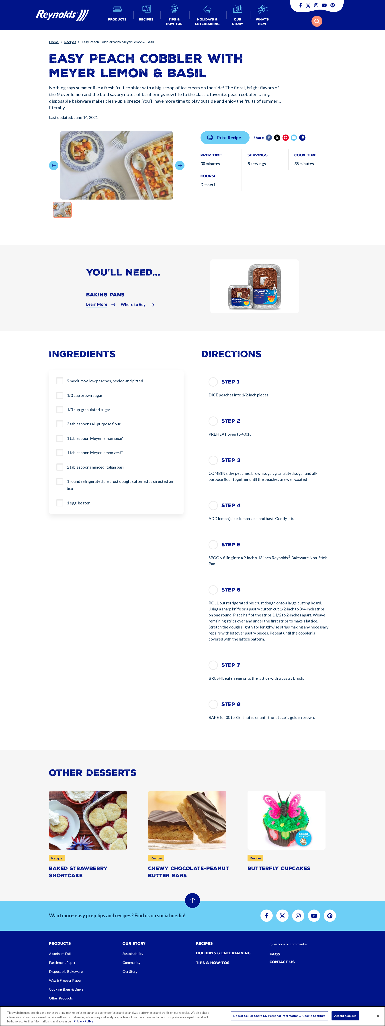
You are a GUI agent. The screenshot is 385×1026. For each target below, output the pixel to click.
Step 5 (230, 545)
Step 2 (230, 421)
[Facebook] (269, 138)
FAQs (275, 954)
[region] (192, 1016)
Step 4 (231, 505)
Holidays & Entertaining (223, 953)
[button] (117, 15)
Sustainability (133, 953)
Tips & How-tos (212, 963)
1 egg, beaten (78, 502)
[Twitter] (277, 138)
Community (131, 962)
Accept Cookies (345, 1015)
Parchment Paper (62, 962)
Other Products (61, 998)
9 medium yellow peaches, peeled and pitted (105, 380)
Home (54, 42)
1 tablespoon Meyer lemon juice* (95, 438)
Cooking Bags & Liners (66, 989)
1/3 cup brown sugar (84, 395)
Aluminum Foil (60, 953)
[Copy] (302, 138)
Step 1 (230, 382)
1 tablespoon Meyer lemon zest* (95, 452)
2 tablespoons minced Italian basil (96, 467)
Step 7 (230, 665)
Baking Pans (105, 295)
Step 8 (231, 704)
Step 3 (231, 460)
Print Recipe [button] (229, 137)
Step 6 (231, 590)
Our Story (130, 971)
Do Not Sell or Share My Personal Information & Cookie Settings (279, 1015)
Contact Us (282, 962)
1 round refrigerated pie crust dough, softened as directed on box (120, 485)
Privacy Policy (83, 1021)
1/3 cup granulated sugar (88, 409)
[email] (294, 138)
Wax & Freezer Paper (65, 980)
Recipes (70, 42)
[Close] (378, 1016)
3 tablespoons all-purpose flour (94, 423)
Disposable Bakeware (66, 971)
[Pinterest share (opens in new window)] (286, 138)
